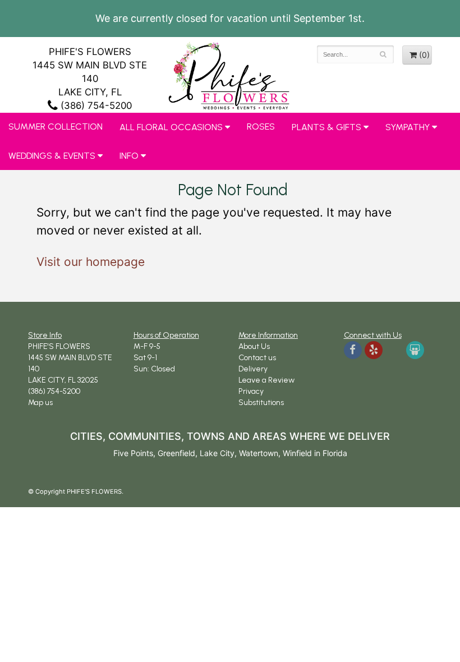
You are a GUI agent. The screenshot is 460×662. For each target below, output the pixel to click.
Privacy (251, 391)
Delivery (253, 369)
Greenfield (176, 453)
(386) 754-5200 (95, 105)
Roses (261, 126)
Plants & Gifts (326, 127)
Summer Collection (55, 126)
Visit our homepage (90, 262)
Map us (40, 402)
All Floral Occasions (171, 127)
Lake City (217, 453)
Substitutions (261, 402)
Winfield (297, 453)
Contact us (257, 357)
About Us (254, 346)
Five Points (133, 453)
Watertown (258, 453)
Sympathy (407, 127)
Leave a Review (266, 380)
